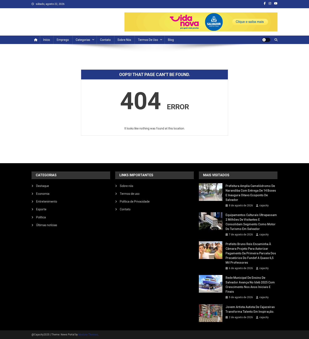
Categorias (83, 39)
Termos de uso (148, 39)
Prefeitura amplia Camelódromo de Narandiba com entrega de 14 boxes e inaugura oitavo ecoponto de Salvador (251, 193)
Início (46, 39)
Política (41, 217)
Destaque (42, 186)
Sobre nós (124, 39)
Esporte (41, 209)
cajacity (264, 205)
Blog (171, 39)
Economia (42, 193)
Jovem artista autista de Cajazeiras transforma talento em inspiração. (250, 309)
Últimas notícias (46, 225)
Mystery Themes (88, 334)
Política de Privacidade (135, 201)
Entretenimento (46, 201)
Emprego (63, 39)
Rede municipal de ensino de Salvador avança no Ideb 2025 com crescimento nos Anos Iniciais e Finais (250, 284)
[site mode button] (266, 40)
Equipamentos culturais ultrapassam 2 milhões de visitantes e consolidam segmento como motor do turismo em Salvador (251, 222)
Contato (105, 39)
